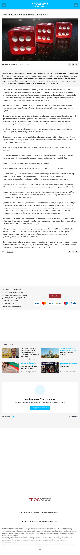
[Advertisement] (40, 459)
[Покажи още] (40, 550)
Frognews (10, 252)
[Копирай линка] (69, 64)
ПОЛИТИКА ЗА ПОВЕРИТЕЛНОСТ (50, 513)
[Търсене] (4, 5)
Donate (55, 296)
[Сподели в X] (76, 64)
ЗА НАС (21, 513)
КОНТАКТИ (28, 513)
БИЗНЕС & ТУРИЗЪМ (8, 64)
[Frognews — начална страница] (40, 499)
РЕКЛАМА (36, 513)
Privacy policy (53, 522)
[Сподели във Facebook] (73, 64)
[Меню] (76, 5)
